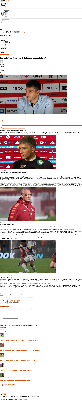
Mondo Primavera (16, 297)
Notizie (3, 5)
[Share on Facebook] (42, 115)
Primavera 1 (6, 6)
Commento (2, 317)
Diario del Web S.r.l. (23, 399)
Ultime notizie (5, 3)
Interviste (4, 4)
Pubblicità (4, 393)
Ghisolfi (17, 299)
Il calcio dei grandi (5, 19)
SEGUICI (1, 295)
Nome (1, 319)
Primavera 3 (6, 10)
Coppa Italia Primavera (6, 17)
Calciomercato (5, 12)
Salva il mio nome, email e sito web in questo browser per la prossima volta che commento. (19, 325)
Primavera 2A (7, 7)
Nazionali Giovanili (5, 16)
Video (3, 20)
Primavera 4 (6, 11)
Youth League (4, 14)
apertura (9, 299)
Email (1, 321)
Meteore (4, 15)
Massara (21, 299)
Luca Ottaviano (3, 74)
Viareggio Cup (5, 13)
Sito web (1, 323)
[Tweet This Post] (42, 116)
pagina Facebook (30, 297)
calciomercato (13, 299)
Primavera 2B (7, 9)
